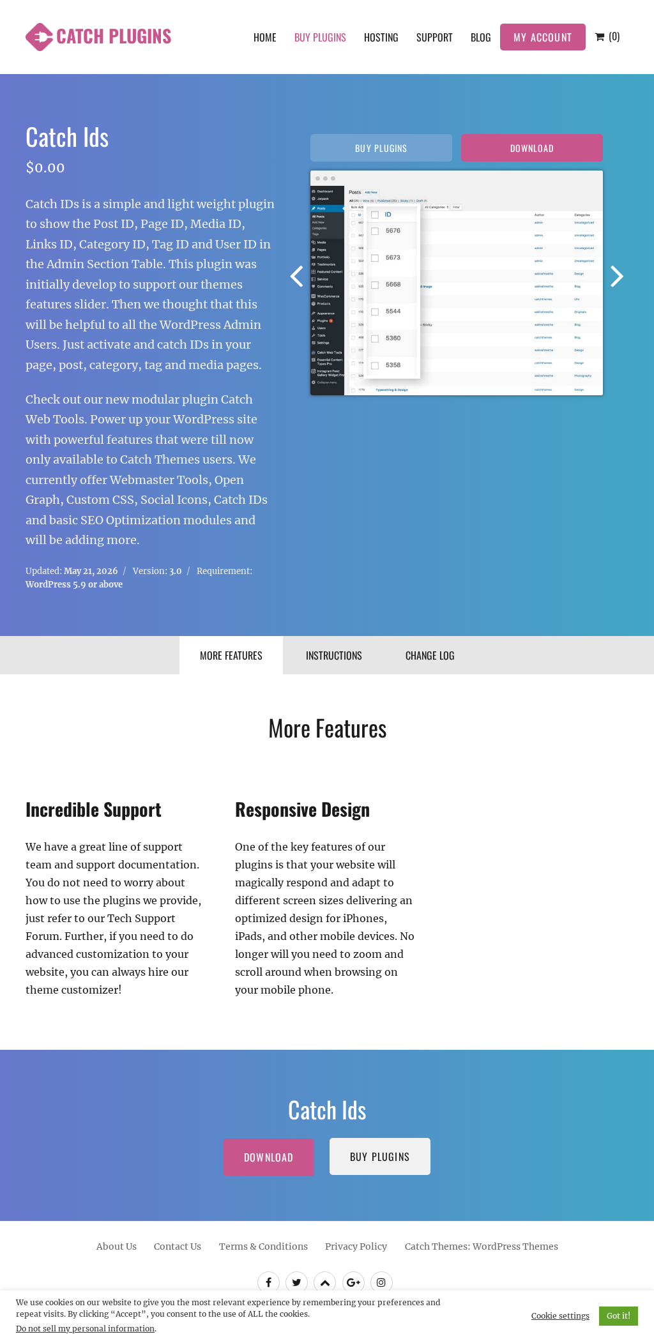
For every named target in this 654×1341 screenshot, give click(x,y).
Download (532, 148)
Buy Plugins (320, 37)
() (613, 35)
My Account (542, 37)
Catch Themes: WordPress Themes (481, 1246)
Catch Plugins (113, 35)
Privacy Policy (356, 1246)
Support (434, 37)
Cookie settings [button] (560, 1316)
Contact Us (177, 1246)
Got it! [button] (618, 1316)
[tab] (231, 655)
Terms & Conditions (263, 1246)
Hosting (381, 37)
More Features (231, 655)
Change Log (430, 655)
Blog (481, 37)
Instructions (334, 655)
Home (265, 37)
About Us (116, 1246)
